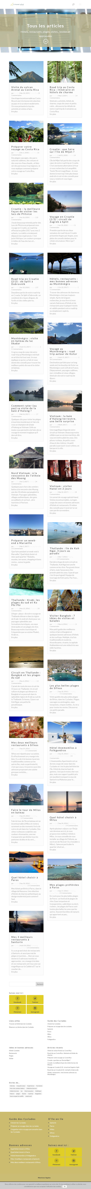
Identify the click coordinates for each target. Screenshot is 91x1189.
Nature (12, 1094)
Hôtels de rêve (14, 1091)
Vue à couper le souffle (16, 1096)
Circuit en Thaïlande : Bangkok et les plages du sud (26, 675)
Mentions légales (44, 1178)
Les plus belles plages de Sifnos (64, 686)
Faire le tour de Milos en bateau (26, 811)
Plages (70, 557)
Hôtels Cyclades (17, 885)
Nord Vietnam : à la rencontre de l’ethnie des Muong (26, 475)
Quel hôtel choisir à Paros (24, 878)
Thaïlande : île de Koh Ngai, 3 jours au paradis (64, 551)
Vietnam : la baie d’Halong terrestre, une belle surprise (63, 419)
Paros (25, 885)
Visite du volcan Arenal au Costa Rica (25, 88)
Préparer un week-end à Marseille (23, 541)
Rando (24, 1094)
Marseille (38, 546)
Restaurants (15, 751)
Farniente (39, 1086)
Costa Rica (34, 93)
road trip (30, 1094)
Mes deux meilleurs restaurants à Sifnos (25, 743)
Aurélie (16, 93)
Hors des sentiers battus (17, 1088)
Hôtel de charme (32, 1088)
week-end (29, 1096)
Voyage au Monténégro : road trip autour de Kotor (63, 351)
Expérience (30, 1086)
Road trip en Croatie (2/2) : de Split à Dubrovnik (25, 281)
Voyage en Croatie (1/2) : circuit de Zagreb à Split (62, 219)
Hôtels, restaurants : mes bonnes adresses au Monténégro (64, 281)
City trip (12, 1086)
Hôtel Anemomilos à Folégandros (63, 749)
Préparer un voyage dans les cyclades (59, 1026)
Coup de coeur (21, 1086)
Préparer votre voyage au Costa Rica (25, 148)
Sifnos (23, 751)
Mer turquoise (29, 1091)
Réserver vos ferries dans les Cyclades (21, 1027)
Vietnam (33, 414)
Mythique (38, 1091)
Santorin (24, 948)
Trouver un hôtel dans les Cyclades (20, 1024)
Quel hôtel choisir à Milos (63, 818)
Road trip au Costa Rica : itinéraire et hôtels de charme (62, 90)
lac (22, 1091)
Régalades (38, 1094)
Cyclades (33, 748)
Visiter (18, 818)
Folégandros (51, 1039)
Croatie (32, 217)
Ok (64, 1186)
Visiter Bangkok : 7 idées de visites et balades (62, 618)
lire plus (14, 111)
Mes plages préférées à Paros (64, 886)
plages (18, 1094)
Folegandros (54, 756)
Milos (13, 818)
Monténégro (35, 347)
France (31, 546)
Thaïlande (33, 608)
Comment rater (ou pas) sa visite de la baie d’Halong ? (24, 408)
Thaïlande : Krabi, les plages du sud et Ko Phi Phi (25, 602)
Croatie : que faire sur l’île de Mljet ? (62, 150)
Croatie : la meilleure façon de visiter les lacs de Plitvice (25, 211)
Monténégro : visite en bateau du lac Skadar (24, 341)
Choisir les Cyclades (53, 1024)
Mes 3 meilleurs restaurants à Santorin (22, 939)
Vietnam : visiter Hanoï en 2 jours (61, 487)
